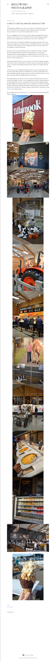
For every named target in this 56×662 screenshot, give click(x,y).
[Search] (48, 4)
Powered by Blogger (29, 655)
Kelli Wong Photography (21, 6)
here (28, 92)
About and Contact (22, 13)
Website (30, 13)
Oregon (11, 606)
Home (13, 13)
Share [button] (8, 604)
